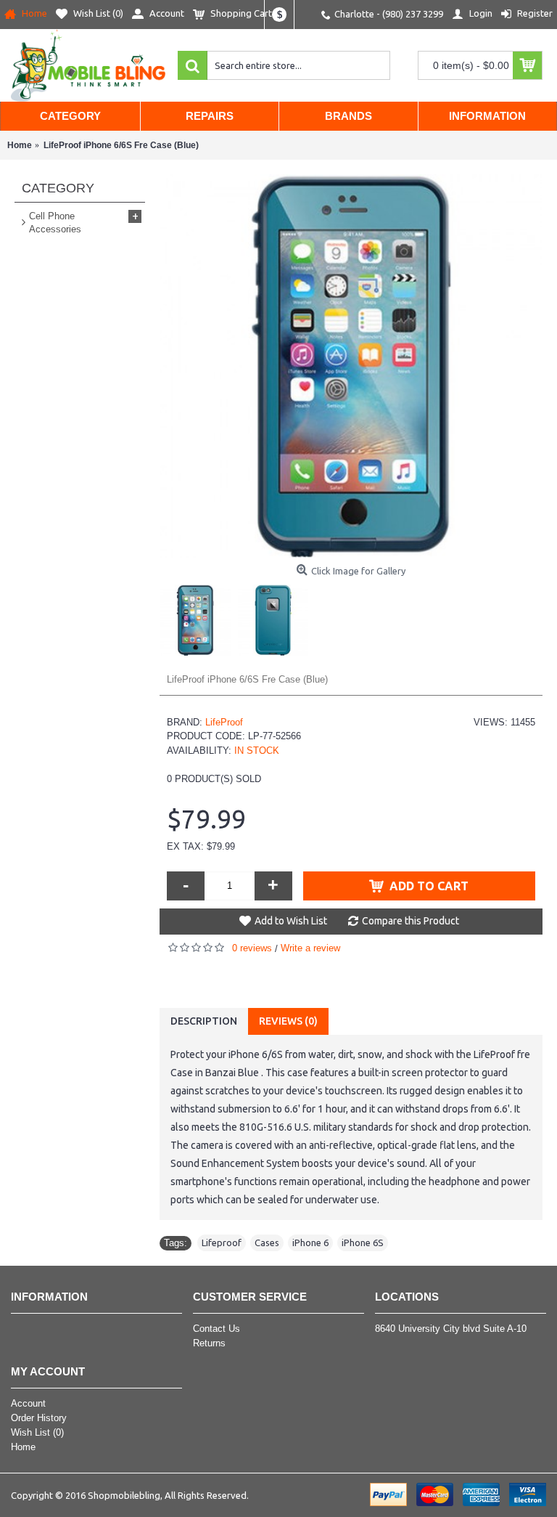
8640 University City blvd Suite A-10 (451, 1328)
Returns (209, 1343)
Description (203, 1021)
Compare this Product (410, 921)
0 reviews (252, 948)
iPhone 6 (310, 1242)
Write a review (310, 948)
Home (23, 1446)
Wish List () (37, 1432)
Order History (39, 1417)
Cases (267, 1242)
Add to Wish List (291, 921)
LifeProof (224, 722)
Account (28, 1403)
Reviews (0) (288, 1021)
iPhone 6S (363, 1242)
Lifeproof (222, 1242)
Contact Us (216, 1328)
